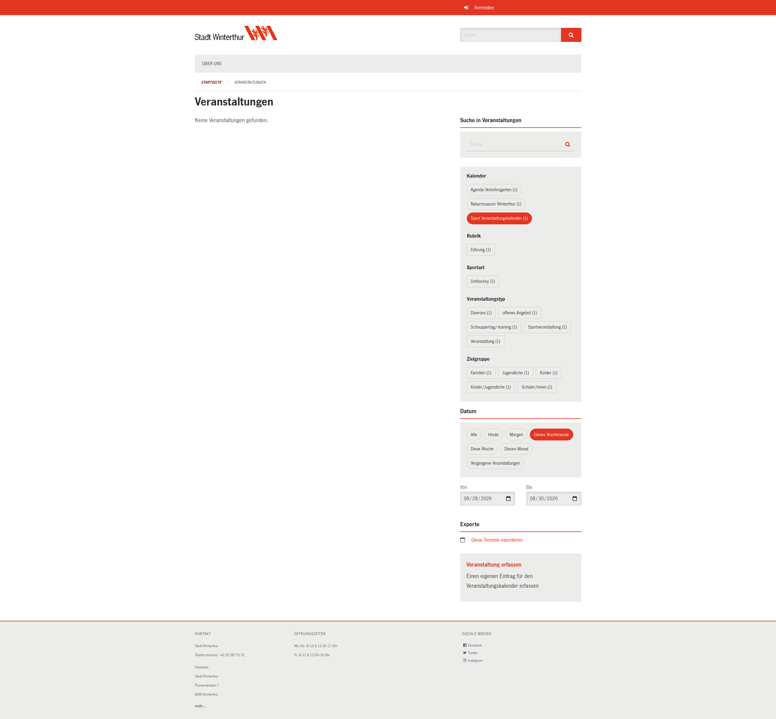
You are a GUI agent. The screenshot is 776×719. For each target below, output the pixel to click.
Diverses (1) (481, 312)
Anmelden (484, 7)
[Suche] (571, 35)
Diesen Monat (516, 448)
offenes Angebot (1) (520, 312)
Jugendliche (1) (515, 372)
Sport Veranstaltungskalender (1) (499, 218)
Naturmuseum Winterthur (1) (496, 204)
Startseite (211, 82)
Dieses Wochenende (551, 434)
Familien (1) (481, 372)
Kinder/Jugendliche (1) (491, 387)
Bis (529, 487)
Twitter (473, 653)
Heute (493, 434)
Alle (474, 434)
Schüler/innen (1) (537, 387)
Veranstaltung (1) (485, 341)
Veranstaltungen (250, 82)
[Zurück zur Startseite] (236, 38)
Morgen (516, 434)
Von (463, 487)
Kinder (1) (548, 372)
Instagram (475, 661)
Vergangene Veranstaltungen (495, 463)
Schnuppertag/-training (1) (494, 327)
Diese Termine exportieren (497, 540)
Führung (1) (481, 249)
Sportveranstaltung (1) (547, 327)
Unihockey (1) (483, 281)
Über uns (212, 63)
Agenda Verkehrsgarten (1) (494, 189)
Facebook (475, 645)
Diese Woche (482, 448)
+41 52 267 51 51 (232, 655)
